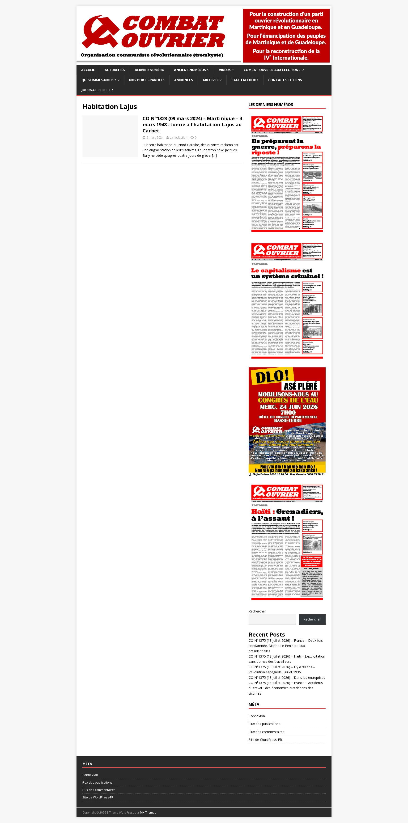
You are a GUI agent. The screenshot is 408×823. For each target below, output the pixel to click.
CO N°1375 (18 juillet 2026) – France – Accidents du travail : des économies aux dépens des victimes (286, 688)
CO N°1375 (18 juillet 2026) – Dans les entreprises (287, 677)
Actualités (115, 70)
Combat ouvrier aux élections (272, 70)
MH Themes (148, 812)
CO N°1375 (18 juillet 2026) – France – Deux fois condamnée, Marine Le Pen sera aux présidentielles (286, 645)
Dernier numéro (149, 70)
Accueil (88, 70)
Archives (210, 80)
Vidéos (225, 70)
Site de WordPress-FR (265, 739)
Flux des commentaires (266, 732)
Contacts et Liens (285, 80)
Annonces (183, 80)
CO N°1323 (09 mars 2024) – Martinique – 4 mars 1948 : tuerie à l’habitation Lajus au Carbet (192, 124)
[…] (214, 155)
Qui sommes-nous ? (98, 80)
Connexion (257, 716)
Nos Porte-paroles (147, 80)
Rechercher (257, 611)
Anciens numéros (190, 70)
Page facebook (245, 80)
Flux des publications (264, 724)
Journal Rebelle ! (97, 90)
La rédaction (178, 137)
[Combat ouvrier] (204, 62)
